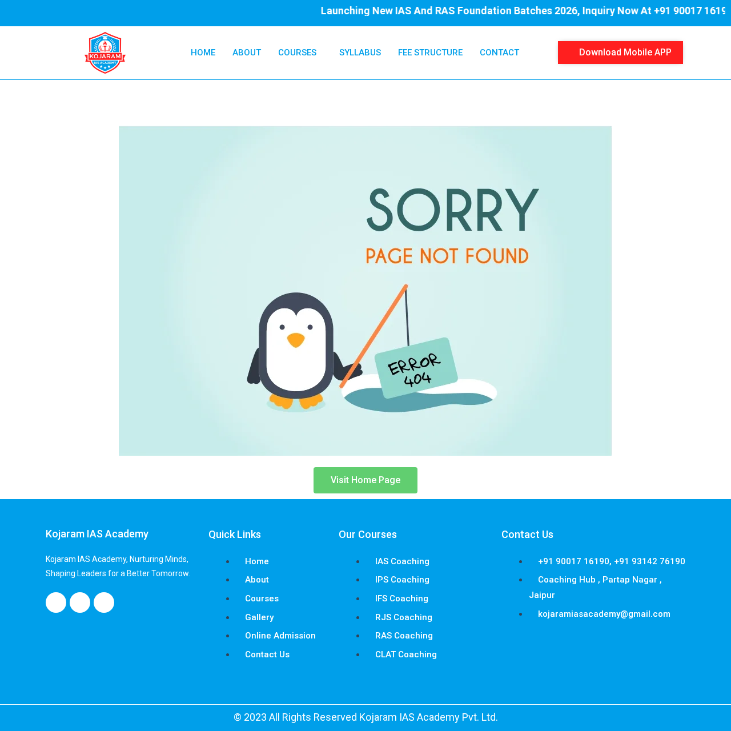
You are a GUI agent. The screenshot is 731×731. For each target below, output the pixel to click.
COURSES (297, 52)
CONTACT (499, 52)
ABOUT (246, 52)
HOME (203, 52)
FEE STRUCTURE (430, 52)
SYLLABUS (360, 52)
